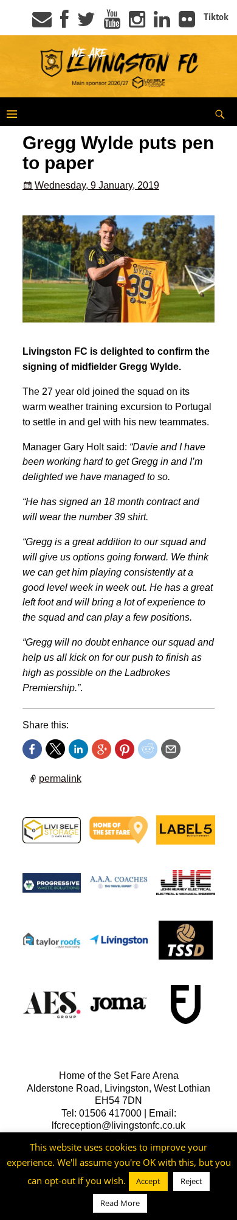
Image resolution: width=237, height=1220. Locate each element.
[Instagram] (137, 23)
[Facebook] (64, 23)
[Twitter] (86, 23)
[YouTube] (112, 23)
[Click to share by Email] (170, 749)
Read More (120, 1202)
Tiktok (216, 17)
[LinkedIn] (162, 23)
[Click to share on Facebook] (32, 749)
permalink (60, 778)
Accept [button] (148, 1181)
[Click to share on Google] (101, 749)
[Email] (42, 23)
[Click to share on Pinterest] (124, 749)
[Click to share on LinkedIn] (78, 749)
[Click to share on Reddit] (147, 749)
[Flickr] (187, 23)
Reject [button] (191, 1181)
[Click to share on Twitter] (55, 749)
